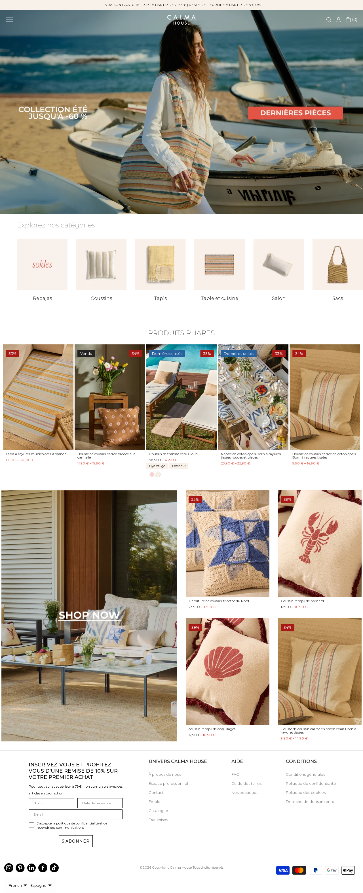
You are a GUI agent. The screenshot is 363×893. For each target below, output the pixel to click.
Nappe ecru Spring (236, 454)
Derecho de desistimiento (310, 801)
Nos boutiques (244, 792)
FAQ (235, 774)
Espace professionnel (168, 783)
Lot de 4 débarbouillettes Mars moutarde (173, 455)
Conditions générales (305, 774)
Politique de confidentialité (311, 783)
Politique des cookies (306, 792)
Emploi (155, 801)
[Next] (349, 397)
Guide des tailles (246, 783)
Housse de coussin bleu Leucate (317, 454)
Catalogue (158, 810)
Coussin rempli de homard (302, 601)
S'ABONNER (76, 841)
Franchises (158, 819)
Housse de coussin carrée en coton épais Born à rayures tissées (318, 730)
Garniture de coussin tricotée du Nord (219, 601)
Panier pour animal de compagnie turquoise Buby (34, 455)
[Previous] (13, 397)
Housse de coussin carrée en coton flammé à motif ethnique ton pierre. (106, 455)
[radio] (8, 472)
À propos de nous (165, 774)
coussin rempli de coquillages (212, 729)
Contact (156, 792)
